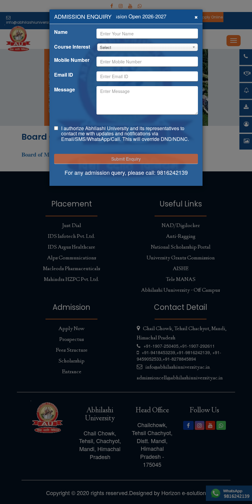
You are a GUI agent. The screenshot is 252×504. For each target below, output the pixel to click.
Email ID (63, 74)
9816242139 (172, 172)
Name (61, 32)
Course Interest (72, 46)
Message (64, 89)
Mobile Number (71, 60)
